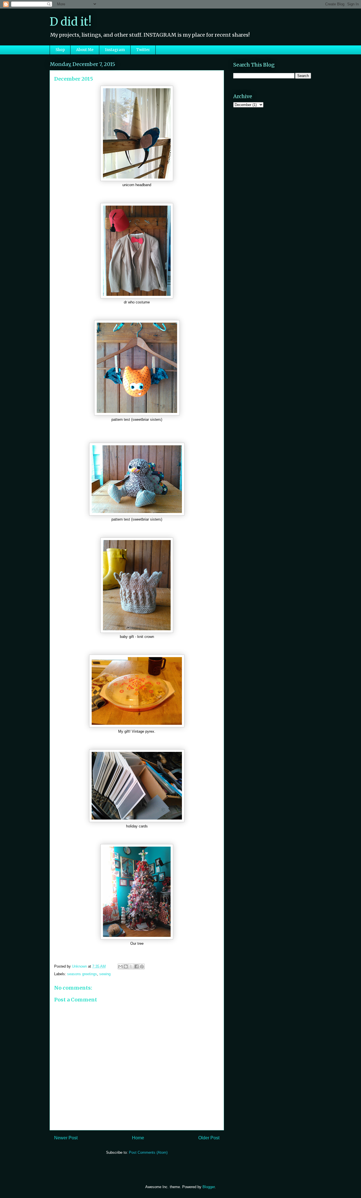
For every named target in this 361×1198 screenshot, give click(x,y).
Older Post (208, 1137)
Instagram (115, 49)
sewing (105, 974)
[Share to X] (131, 966)
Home (138, 1137)
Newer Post (66, 1137)
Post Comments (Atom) (148, 1152)
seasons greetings (82, 974)
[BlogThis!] (126, 966)
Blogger (208, 1187)
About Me (85, 49)
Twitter (143, 49)
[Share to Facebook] (136, 966)
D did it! (71, 22)
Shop (60, 49)
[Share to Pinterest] (142, 966)
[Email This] (120, 966)
